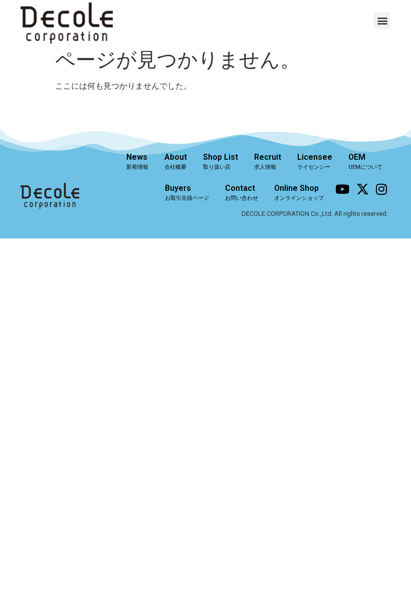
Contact (241, 192)
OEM (365, 161)
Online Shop (299, 192)
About (175, 161)
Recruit (267, 161)
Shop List (220, 161)
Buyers (187, 192)
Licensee (314, 161)
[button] (382, 21)
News (137, 161)
